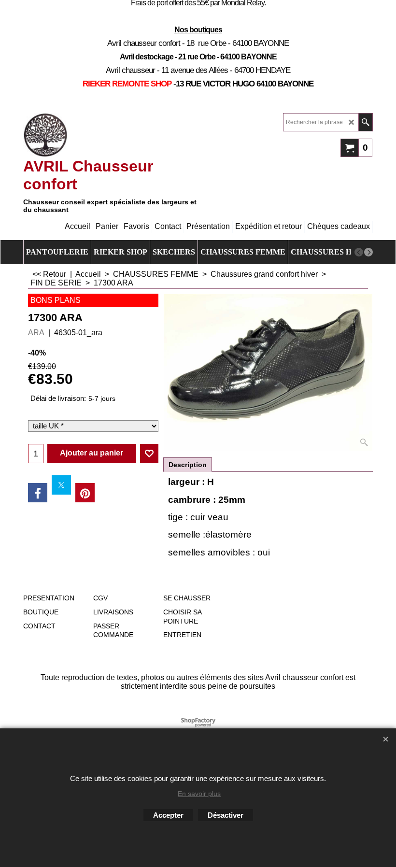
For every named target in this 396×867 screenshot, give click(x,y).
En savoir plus (199, 793)
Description (188, 465)
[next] (368, 252)
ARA (36, 332)
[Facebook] (37, 492)
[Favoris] (149, 453)
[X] (61, 485)
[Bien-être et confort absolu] (45, 135)
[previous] (358, 252)
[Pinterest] (85, 492)
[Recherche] (365, 122)
